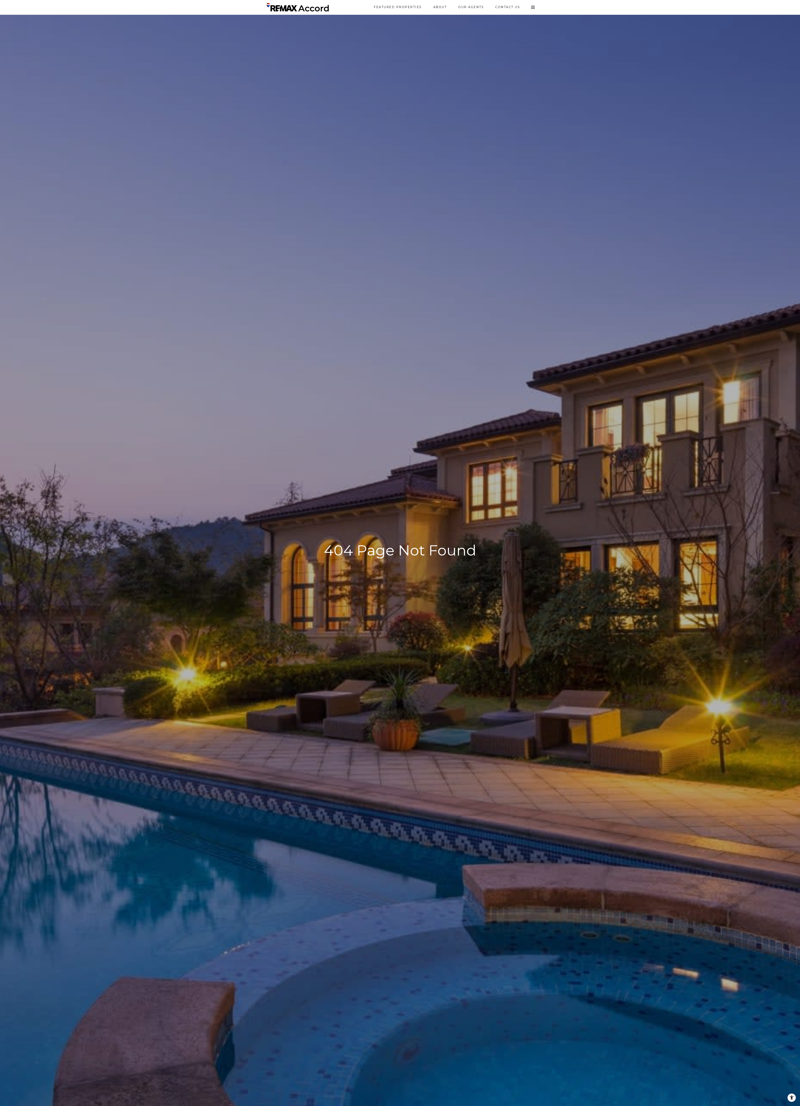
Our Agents (471, 7)
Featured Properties (398, 7)
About (440, 7)
